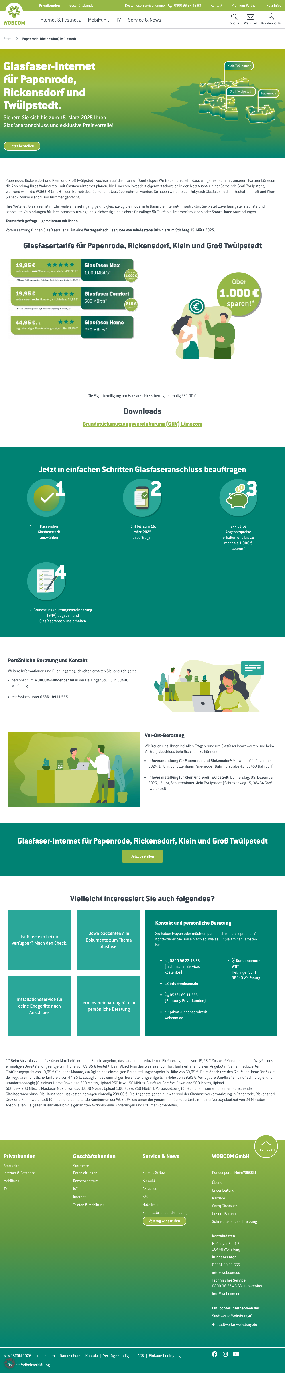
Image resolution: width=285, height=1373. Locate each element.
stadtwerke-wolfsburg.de (237, 1324)
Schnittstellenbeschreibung (164, 1212)
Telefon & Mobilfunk (88, 1204)
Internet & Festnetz (60, 20)
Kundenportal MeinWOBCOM (234, 1172)
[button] (49, 5)
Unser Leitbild (223, 1190)
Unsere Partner (224, 1213)
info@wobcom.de (226, 1272)
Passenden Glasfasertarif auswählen (49, 532)
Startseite (11, 1165)
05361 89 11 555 (226, 1264)
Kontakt (148, 1180)
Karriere (218, 1198)
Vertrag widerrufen (164, 1221)
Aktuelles (149, 1188)
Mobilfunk (98, 20)
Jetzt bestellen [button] (22, 146)
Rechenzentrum (85, 1180)
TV (118, 20)
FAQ (145, 1196)
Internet (79, 1196)
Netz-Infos (150, 1204)
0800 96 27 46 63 (228, 1285)
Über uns (219, 1182)
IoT (75, 1188)
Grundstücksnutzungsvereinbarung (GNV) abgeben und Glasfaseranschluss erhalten (62, 615)
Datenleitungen (85, 1172)
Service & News (144, 20)
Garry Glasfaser (224, 1205)
